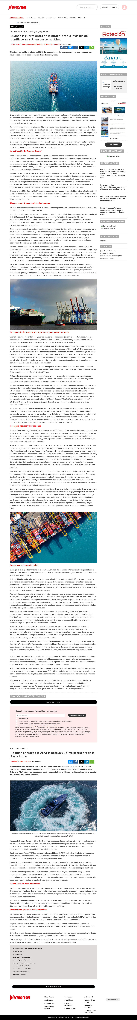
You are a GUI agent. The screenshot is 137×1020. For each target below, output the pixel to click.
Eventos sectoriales (107, 258)
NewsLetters (49, 1003)
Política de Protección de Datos (48, 726)
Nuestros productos (68, 1004)
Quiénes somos (69, 1009)
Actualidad (31, 18)
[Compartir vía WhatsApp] (91, 47)
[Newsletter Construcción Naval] (113, 118)
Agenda (73, 18)
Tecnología (62, 18)
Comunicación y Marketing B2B (111, 256)
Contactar (68, 997)
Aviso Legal (34, 726)
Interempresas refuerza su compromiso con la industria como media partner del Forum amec (112, 211)
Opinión (41, 18)
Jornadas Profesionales (108, 251)
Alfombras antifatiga (117, 87)
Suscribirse (113, 144)
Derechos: (22, 733)
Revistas (81, 18)
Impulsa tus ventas (107, 253)
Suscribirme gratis (77, 715)
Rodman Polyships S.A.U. (20, 841)
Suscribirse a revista (49, 1008)
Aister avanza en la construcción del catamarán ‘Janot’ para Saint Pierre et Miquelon (113, 199)
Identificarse (49, 997)
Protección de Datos (89, 1001)
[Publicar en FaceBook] (75, 47)
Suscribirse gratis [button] (109, 7)
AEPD (80, 734)
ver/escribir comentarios (53, 986)
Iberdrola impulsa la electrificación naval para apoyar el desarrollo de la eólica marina (113, 187)
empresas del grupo (72, 731)
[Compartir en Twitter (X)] (81, 47)
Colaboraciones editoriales (90, 1011)
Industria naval (17, 18)
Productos (51, 18)
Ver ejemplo (52, 711)
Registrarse (48, 1000)
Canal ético (68, 1000)
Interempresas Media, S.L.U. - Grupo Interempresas (71, 1017)
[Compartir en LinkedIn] (86, 47)
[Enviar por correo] (70, 47)
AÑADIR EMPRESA (112, 999)
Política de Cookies (88, 1006)
